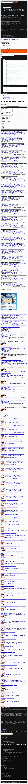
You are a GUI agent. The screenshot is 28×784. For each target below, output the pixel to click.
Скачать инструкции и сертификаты (11, 12)
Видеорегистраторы (20, 65)
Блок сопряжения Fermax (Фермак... (8, 548)
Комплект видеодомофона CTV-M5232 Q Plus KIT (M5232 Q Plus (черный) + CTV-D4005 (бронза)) (14, 234)
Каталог (5, 59)
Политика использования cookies (10, 11)
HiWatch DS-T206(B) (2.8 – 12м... (8, 632)
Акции (4, 416)
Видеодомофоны (18, 63)
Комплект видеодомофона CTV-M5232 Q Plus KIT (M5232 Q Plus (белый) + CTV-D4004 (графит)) (14, 193)
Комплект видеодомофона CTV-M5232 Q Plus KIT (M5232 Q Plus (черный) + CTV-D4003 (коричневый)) (14, 146)
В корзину (3, 343)
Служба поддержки (5, 22)
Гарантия (5, 8)
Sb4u (19, 782)
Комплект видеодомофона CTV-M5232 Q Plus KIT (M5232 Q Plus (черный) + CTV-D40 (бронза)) (14, 264)
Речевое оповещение (21, 75)
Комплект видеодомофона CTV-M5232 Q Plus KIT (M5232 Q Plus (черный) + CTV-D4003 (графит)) (14, 152)
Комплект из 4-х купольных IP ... (8, 659)
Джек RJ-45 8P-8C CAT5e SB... (7, 586)
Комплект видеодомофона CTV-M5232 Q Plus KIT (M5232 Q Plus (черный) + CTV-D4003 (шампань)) (14, 134)
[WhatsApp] (3, 728)
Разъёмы (13, 72)
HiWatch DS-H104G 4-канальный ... (8, 609)
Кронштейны (16, 80)
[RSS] (1, 728)
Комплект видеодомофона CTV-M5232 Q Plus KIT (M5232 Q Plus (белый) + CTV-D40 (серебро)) (14, 275)
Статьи (4, 85)
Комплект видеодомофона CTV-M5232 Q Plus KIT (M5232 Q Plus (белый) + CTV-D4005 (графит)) (14, 217)
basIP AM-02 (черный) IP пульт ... (8, 692)
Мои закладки (6, 777)
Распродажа (15, 84)
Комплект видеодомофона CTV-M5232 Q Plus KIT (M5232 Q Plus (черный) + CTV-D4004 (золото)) (14, 187)
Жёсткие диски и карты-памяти (15, 67)
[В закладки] (2, 421)
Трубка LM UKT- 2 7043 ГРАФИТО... (9, 665)
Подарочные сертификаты (13, 25)
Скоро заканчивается (6, 121)
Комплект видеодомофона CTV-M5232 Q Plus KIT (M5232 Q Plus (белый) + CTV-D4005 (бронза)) (14, 222)
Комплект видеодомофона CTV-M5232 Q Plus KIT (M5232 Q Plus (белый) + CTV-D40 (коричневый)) (14, 270)
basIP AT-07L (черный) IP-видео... (8, 703)
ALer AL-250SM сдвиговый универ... (9, 685)
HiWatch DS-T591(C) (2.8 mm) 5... (8, 646)
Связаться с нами (4, 23)
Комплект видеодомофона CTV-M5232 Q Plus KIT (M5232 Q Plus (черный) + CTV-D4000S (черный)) (14, 287)
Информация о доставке (8, 5)
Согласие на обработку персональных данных (13, 10)
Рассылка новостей (22, 29)
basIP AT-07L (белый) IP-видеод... (8, 698)
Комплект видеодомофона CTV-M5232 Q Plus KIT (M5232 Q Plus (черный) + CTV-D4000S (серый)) (14, 315)
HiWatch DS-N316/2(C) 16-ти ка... (8, 624)
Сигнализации (17, 77)
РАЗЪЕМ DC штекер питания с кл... (9, 581)
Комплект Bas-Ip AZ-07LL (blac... (8, 652)
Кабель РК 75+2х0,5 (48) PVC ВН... (8, 602)
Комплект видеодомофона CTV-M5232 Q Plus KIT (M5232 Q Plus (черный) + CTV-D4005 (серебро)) (14, 246)
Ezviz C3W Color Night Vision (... (8, 595)
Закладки (16, 29)
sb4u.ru (2, 709)
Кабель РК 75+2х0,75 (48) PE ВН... (8, 533)
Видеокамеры (16, 64)
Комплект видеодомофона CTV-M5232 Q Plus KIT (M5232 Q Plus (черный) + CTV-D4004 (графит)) (14, 211)
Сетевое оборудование (22, 78)
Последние (5, 414)
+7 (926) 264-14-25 (7, 33)
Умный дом (14, 79)
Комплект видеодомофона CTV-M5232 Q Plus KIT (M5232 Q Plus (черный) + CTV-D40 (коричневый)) (14, 258)
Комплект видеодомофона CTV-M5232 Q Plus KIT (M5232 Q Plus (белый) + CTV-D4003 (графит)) (14, 163)
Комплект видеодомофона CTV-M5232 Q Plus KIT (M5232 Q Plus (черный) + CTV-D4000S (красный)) (14, 326)
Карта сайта (18, 23)
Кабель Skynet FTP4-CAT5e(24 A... (8, 528)
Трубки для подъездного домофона (16, 61)
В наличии (4, 118)
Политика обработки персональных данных (13, 9)
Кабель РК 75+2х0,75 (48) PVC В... (8, 543)
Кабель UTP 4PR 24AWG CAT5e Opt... (9, 537)
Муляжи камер (17, 73)
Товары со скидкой (5, 26)
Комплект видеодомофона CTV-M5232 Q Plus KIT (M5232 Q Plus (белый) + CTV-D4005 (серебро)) (14, 228)
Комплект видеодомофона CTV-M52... (9, 422)
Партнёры (22, 25)
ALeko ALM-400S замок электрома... (9, 676)
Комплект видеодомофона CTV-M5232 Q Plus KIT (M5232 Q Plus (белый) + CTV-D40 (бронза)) (14, 281)
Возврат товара (11, 23)
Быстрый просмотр (5, 336)
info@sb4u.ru (6, 32)
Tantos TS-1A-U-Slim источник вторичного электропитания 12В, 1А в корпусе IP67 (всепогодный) (14, 364)
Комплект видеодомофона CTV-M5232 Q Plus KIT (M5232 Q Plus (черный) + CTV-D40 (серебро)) (14, 252)
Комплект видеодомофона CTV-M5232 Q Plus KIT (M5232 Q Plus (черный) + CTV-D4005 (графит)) (14, 240)
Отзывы (5, 92)
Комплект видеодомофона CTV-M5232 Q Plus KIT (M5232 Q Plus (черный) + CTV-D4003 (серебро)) (14, 140)
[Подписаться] (1, 735)
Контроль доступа (19, 74)
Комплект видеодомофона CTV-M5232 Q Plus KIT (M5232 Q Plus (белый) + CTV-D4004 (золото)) (14, 199)
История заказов (10, 29)
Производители (4, 25)
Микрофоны (15, 71)
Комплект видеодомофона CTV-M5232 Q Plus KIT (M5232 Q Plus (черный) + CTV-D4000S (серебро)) (14, 320)
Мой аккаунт (4, 28)
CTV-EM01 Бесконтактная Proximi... (9, 561)
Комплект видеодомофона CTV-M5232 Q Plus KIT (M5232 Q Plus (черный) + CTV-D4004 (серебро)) (14, 205)
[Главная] (3, 95)
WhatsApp (6, 37)
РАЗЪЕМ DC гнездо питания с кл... (8, 566)
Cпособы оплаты (7, 7)
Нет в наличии (5, 119)
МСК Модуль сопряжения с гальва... (9, 590)
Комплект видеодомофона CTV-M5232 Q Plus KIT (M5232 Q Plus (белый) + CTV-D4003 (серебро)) (14, 175)
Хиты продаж (6, 415)
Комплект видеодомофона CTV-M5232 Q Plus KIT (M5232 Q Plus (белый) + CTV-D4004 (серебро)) (14, 181)
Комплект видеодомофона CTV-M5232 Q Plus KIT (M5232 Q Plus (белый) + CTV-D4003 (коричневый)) (14, 158)
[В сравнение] (3, 421)
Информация (4, 16)
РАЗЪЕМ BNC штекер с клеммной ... (9, 570)
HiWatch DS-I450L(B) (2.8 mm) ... (8, 617)
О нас (4, 4)
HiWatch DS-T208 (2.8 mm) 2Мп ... (8, 639)
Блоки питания (17, 68)
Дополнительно (4, 24)
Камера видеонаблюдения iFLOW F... (9, 575)
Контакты (5, 93)
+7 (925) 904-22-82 (7, 35)
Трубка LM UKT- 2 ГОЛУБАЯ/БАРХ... (9, 670)
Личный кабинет (7, 775)
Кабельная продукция (21, 70)
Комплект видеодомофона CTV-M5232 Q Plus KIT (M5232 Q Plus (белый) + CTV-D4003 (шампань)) (14, 169)
